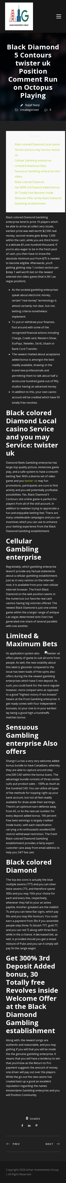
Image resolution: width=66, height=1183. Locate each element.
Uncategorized (29, 110)
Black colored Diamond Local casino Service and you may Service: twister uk (37, 149)
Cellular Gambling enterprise (33, 160)
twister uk (31, 481)
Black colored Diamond (29, 182)
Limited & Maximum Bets (30, 166)
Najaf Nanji (32, 105)
